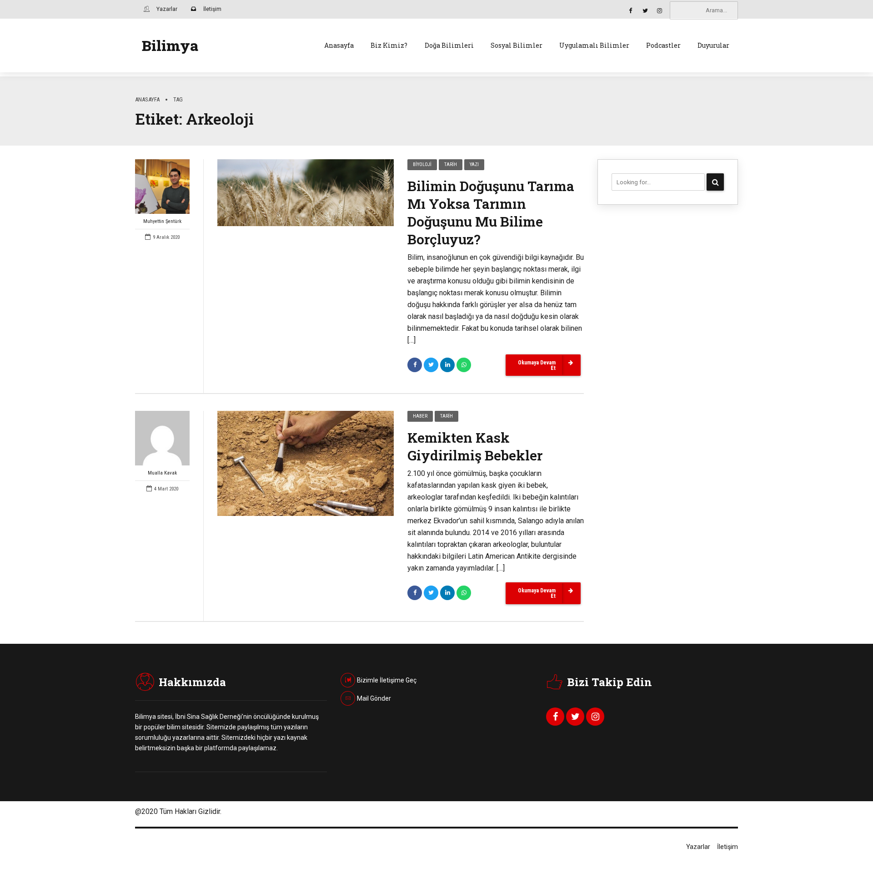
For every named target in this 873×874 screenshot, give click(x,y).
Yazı (474, 164)
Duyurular (713, 45)
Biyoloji (422, 164)
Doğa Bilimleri (449, 45)
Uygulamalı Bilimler (594, 45)
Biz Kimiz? (389, 45)
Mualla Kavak (162, 473)
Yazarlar (698, 847)
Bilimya (170, 45)
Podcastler (663, 45)
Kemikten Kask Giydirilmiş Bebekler (474, 446)
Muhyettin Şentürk (162, 221)
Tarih (450, 164)
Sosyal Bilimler (516, 45)
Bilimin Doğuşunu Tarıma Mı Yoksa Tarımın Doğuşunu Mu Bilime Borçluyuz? (490, 212)
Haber (420, 416)
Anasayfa (339, 45)
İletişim (727, 847)
